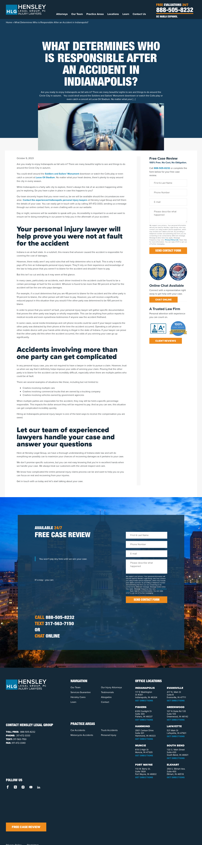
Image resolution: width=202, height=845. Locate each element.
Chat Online (163, 299)
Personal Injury (108, 735)
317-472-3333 (23, 735)
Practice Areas (95, 14)
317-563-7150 (54, 624)
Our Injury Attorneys (111, 687)
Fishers (140, 707)
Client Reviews (165, 340)
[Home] (26, 9)
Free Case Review (26, 827)
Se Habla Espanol (166, 17)
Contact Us (139, 14)
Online (47, 636)
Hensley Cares (78, 697)
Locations (113, 14)
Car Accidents (78, 730)
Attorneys (62, 14)
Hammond (142, 726)
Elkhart (173, 765)
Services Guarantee (81, 692)
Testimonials (107, 692)
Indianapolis (145, 688)
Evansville (175, 688)
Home (9, 22)
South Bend (175, 745)
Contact (105, 702)
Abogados (106, 697)
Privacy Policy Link (171, 240)
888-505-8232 (174, 11)
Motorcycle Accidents (82, 735)
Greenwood (175, 707)
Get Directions (144, 700)
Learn (125, 14)
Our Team (77, 14)
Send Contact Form (168, 251)
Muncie (140, 745)
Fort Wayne (144, 765)
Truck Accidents (109, 730)
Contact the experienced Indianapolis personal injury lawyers (55, 200)
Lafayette (174, 726)
